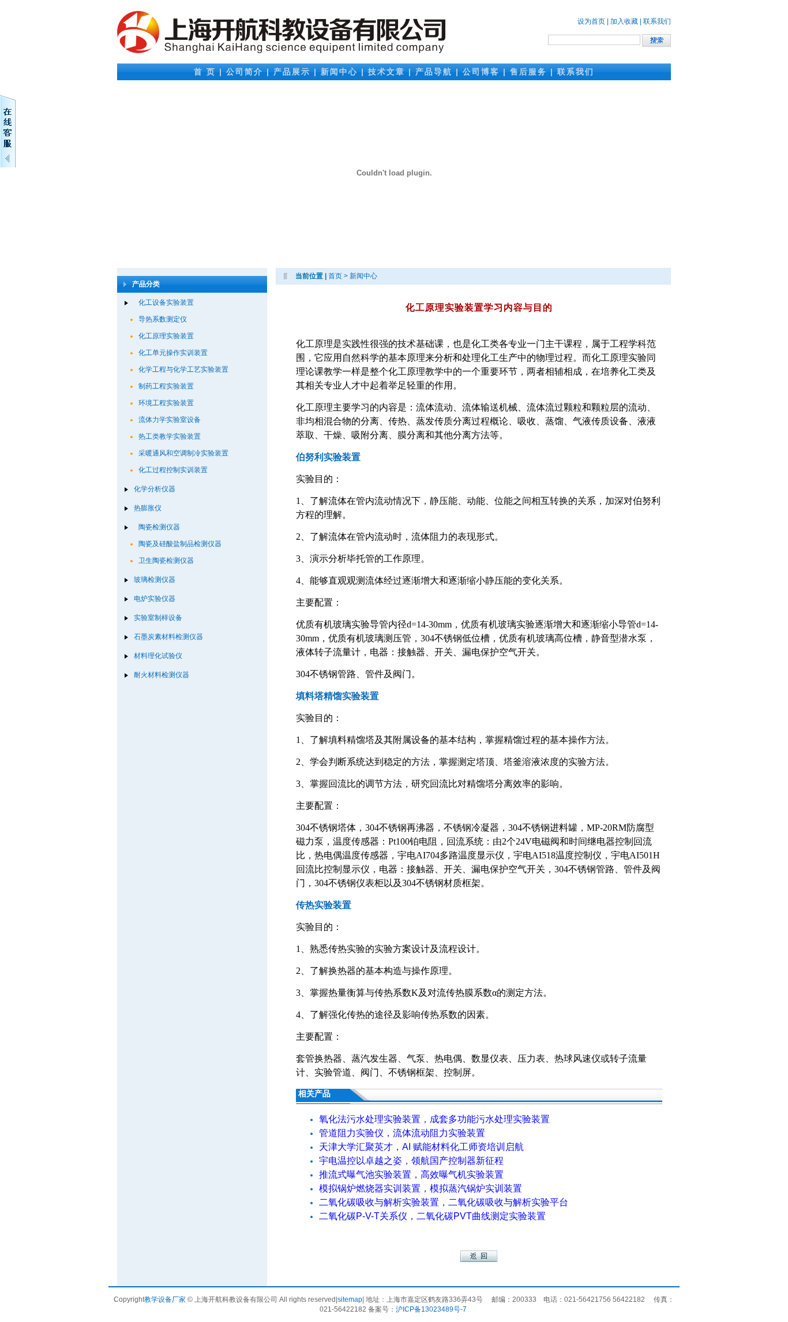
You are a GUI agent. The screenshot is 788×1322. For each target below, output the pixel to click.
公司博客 (481, 71)
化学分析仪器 (154, 489)
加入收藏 (624, 21)
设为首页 (591, 21)
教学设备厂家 (165, 1299)
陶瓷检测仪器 (159, 527)
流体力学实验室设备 (169, 420)
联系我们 (657, 21)
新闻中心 (339, 71)
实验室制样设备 (158, 618)
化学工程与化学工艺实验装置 (183, 369)
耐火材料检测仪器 (161, 675)
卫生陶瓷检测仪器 (166, 561)
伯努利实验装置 (328, 457)
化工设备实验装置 (166, 302)
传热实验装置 (323, 905)
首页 (335, 276)
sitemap (349, 1299)
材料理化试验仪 (158, 656)
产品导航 (433, 71)
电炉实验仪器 (154, 599)
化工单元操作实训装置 (173, 353)
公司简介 (244, 71)
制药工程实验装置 (166, 386)
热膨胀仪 (148, 508)
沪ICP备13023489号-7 (431, 1309)
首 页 (205, 71)
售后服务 (528, 71)
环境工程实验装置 (166, 403)
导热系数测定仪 (162, 319)
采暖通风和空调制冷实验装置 (183, 453)
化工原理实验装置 (166, 336)
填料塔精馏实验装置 (337, 696)
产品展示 (291, 71)
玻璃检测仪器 (154, 580)
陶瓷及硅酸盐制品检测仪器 (180, 544)
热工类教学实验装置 (169, 436)
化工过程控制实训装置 (173, 470)
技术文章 (386, 71)
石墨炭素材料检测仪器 (168, 637)
